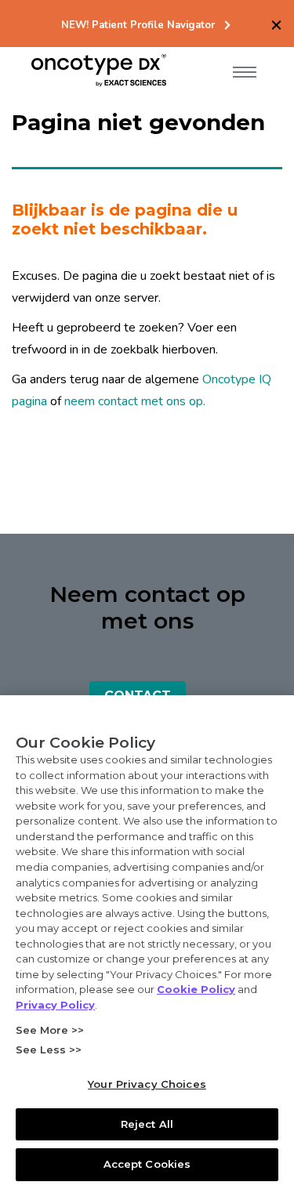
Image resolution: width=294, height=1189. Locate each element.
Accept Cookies (147, 1164)
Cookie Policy (196, 989)
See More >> (50, 1030)
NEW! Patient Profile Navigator (138, 25)
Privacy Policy (55, 1005)
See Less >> (49, 1049)
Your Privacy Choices (147, 1084)
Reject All (147, 1124)
